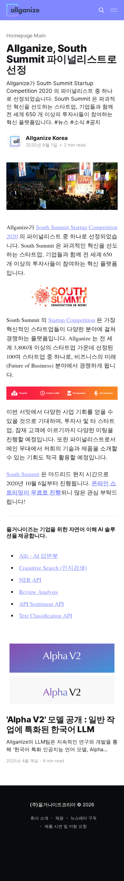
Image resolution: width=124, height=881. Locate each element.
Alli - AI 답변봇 (38, 555)
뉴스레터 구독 (84, 818)
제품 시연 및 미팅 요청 (66, 826)
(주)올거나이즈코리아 (53, 805)
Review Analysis (38, 591)
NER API (30, 579)
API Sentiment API (41, 603)
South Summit (22, 474)
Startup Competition (71, 320)
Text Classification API (45, 615)
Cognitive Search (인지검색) (53, 567)
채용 (59, 818)
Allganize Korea (47, 138)
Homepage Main (26, 35)
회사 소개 (39, 818)
